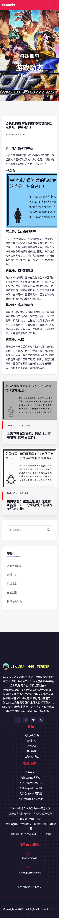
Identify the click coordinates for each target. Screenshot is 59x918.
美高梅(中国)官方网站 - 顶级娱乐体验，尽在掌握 (31, 826)
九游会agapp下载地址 (31, 798)
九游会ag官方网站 (31, 777)
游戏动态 (12, 583)
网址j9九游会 (14, 565)
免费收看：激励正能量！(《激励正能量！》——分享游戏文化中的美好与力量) (29, 505)
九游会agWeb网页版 (31, 793)
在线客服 (12, 592)
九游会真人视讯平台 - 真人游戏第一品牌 (30, 813)
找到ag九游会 (14, 601)
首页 (21, 74)
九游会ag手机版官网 (31, 788)
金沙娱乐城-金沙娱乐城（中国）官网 (31, 833)
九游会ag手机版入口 (31, 783)
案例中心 (12, 574)
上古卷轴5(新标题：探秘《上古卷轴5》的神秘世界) (29, 435)
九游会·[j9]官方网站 (30, 819)
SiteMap (30, 772)
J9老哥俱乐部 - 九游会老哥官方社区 (30, 808)
